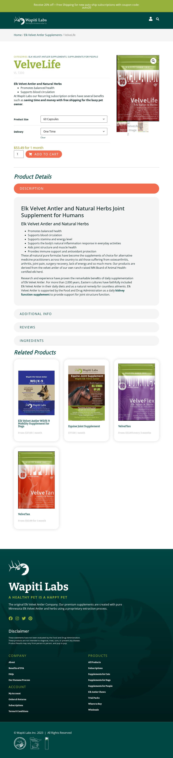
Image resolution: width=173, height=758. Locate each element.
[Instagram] (17, 618)
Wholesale (93, 709)
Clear (43, 137)
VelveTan (24, 514)
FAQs (11, 674)
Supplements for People (100, 686)
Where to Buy (95, 704)
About (12, 662)
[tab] (86, 189)
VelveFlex (124, 426)
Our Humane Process (19, 680)
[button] (157, 19)
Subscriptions (16, 705)
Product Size (21, 119)
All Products (94, 662)
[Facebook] (11, 618)
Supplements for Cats (99, 674)
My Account (15, 693)
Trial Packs (94, 698)
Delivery (18, 132)
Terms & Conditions (18, 711)
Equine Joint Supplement (84, 426)
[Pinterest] (30, 618)
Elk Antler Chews (97, 692)
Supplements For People (83, 56)
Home (18, 35)
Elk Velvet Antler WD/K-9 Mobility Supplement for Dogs (34, 423)
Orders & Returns (17, 699)
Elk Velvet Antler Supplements (43, 35)
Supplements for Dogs (99, 680)
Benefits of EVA (16, 668)
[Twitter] (24, 618)
